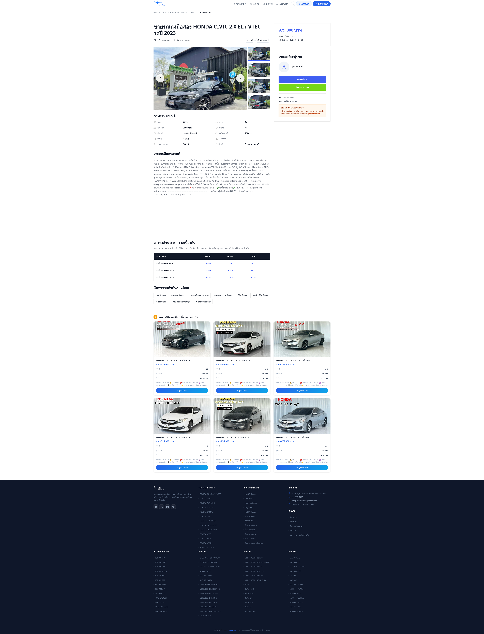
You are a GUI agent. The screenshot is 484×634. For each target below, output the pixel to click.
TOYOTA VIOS (205, 534)
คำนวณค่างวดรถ (296, 526)
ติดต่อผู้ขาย (302, 79)
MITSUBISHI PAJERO (208, 607)
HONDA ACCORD (207, 547)
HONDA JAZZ (160, 580)
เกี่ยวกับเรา (283, 4)
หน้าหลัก (157, 13)
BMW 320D (249, 589)
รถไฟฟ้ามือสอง (250, 494)
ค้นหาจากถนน (250, 534)
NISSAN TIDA (295, 607)
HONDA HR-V (160, 575)
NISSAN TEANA (206, 575)
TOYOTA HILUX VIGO (208, 529)
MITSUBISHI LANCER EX (210, 589)
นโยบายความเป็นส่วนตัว (299, 535)
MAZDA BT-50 (295, 571)
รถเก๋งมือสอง (183, 13)
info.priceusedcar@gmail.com (304, 500)
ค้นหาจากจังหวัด (251, 525)
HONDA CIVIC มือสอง (223, 295)
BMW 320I (249, 602)
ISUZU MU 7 (160, 589)
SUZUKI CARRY (206, 580)
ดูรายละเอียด (183, 390)
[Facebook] (156, 506)
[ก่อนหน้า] (160, 78)
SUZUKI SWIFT (251, 611)
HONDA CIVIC (160, 562)
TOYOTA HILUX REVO (208, 525)
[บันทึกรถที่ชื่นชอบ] (155, 40)
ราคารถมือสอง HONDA (199, 295)
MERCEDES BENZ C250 (254, 571)
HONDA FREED (161, 571)
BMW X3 (248, 598)
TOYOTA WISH (205, 543)
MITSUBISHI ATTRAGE (209, 593)
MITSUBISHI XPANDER (209, 584)
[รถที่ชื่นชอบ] (293, 4)
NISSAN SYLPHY (296, 584)
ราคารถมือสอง (161, 302)
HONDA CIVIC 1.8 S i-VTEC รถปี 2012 (232, 437)
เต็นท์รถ (256, 4)
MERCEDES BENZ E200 (254, 558)
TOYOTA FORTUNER (208, 521)
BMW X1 (248, 584)
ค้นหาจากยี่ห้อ (250, 516)
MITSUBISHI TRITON (208, 598)
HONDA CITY (160, 558)
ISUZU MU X (160, 593)
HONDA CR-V (160, 567)
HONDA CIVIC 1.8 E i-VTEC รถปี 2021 (292, 437)
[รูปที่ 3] (259, 86)
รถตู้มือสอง (249, 507)
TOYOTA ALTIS (206, 498)
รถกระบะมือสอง (251, 503)
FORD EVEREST (161, 598)
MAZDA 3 (293, 580)
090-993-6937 (297, 497)
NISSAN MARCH (296, 602)
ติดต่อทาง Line (302, 87)
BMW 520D (249, 593)
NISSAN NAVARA (296, 589)
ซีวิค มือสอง (242, 295)
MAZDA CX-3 (295, 558)
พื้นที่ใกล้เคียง (250, 529)
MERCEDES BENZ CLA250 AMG (257, 562)
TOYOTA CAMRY (206, 512)
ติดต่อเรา (293, 522)
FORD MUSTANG (161, 607)
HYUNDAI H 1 (205, 615)
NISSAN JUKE (205, 571)
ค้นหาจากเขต (250, 538)
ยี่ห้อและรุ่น (249, 521)
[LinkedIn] (167, 506)
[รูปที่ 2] (259, 70)
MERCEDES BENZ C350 (254, 567)
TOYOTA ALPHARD (207, 503)
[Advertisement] (212, 219)
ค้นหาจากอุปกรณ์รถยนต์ (254, 543)
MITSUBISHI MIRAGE (208, 602)
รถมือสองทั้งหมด (169, 13)
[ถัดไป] (240, 78)
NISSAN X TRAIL (296, 611)
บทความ (269, 4)
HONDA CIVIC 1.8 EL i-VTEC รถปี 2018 (233, 360)
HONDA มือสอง (177, 295)
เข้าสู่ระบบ (305, 4)
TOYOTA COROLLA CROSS (210, 494)
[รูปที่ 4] (259, 102)
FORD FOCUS (160, 602)
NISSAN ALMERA (297, 598)
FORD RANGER (161, 611)
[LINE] (173, 506)
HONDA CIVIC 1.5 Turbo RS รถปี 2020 (173, 360)
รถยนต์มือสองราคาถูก (181, 302)
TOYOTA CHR (205, 516)
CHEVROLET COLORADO (210, 558)
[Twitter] (161, 506)
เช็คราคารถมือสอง (203, 302)
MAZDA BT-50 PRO (297, 567)
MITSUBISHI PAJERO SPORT (211, 611)
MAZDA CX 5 (295, 562)
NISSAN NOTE (295, 593)
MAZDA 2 (293, 575)
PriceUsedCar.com (228, 630)
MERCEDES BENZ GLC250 (255, 580)
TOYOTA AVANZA (207, 507)
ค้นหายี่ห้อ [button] (240, 4)
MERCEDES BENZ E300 (254, 575)
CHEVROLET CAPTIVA (208, 562)
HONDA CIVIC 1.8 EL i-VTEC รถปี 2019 (293, 360)
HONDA (194, 13)
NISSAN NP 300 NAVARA (210, 567)
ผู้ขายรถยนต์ (297, 66)
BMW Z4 (248, 607)
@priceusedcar (313, 114)
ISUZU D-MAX (160, 584)
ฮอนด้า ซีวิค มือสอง (260, 295)
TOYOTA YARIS (206, 538)
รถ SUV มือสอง (250, 512)
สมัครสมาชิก (323, 4)
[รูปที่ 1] (259, 54)
